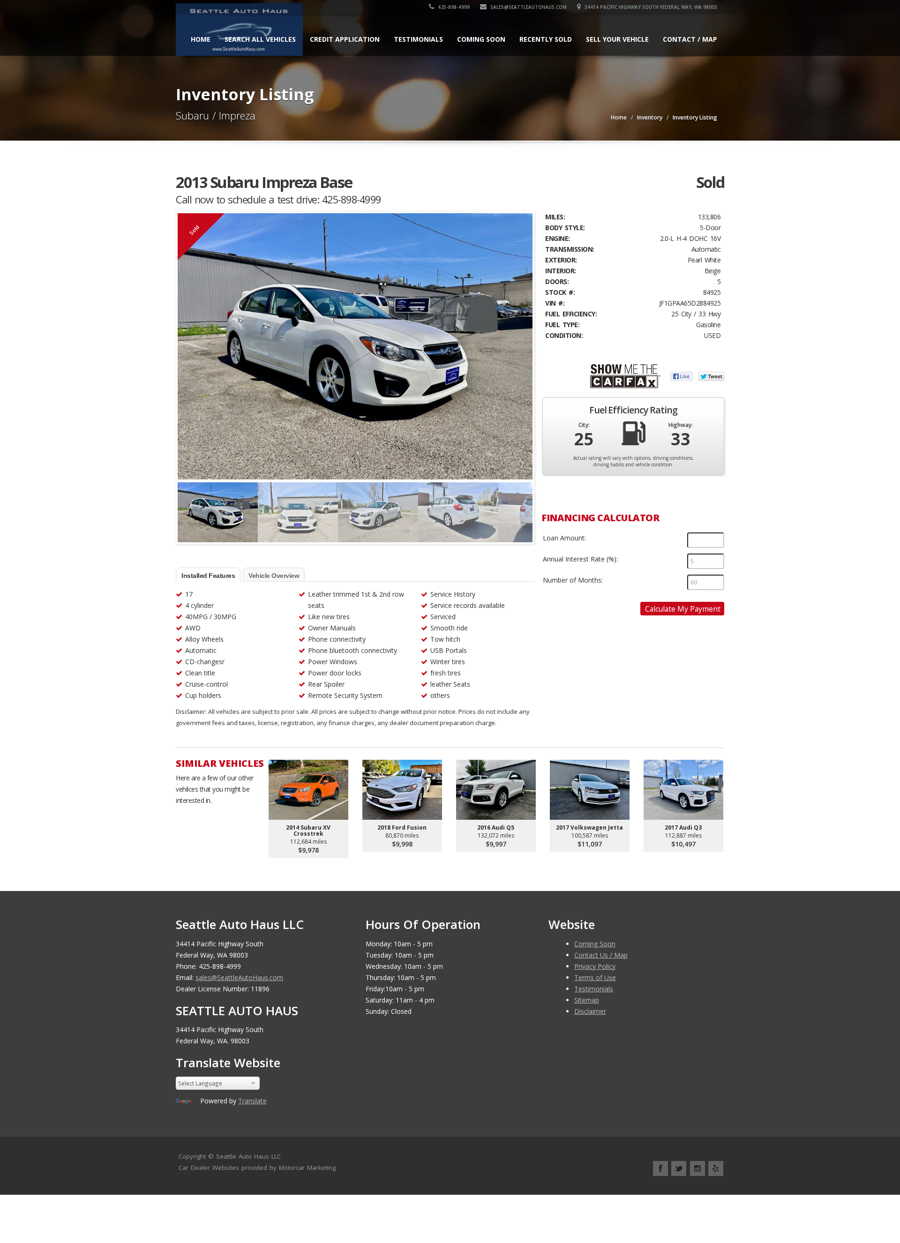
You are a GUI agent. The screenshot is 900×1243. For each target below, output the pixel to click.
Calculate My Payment (682, 609)
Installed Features (208, 575)
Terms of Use (595, 977)
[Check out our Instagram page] (697, 1168)
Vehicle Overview (273, 575)
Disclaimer (590, 1011)
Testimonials (418, 39)
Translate (252, 1100)
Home (200, 39)
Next (523, 508)
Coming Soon (481, 39)
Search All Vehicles (260, 39)
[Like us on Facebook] (660, 1168)
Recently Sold (545, 39)
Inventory (649, 117)
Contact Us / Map (601, 955)
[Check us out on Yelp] (715, 1168)
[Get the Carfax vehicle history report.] (625, 375)
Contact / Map (690, 39)
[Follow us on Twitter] (678, 1168)
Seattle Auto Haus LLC (248, 1156)
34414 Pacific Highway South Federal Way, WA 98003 (650, 7)
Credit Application (345, 39)
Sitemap (586, 1000)
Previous (187, 508)
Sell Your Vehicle (617, 39)
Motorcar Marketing (307, 1167)
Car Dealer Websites (209, 1167)
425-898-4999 (453, 7)
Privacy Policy (594, 966)
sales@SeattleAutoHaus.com (528, 7)
